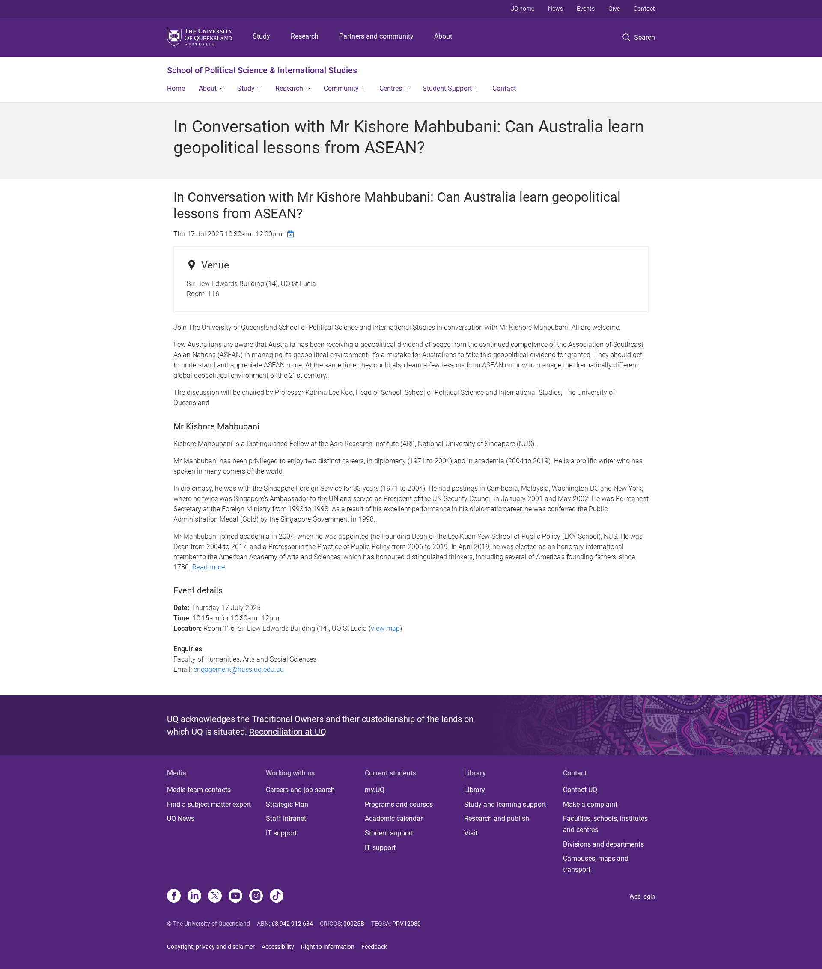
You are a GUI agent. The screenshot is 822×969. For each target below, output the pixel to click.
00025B (353, 923)
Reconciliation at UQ (287, 732)
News (555, 8)
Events (586, 8)
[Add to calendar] (291, 233)
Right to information (327, 946)
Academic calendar (394, 818)
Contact (644, 8)
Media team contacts (199, 790)
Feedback (374, 946)
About (443, 36)
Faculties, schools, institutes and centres (605, 824)
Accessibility (278, 946)
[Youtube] (235, 897)
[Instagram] (256, 897)
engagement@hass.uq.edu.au (239, 669)
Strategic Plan (287, 804)
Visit (470, 833)
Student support (389, 833)
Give (614, 8)
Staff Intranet (286, 818)
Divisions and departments (603, 844)
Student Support (447, 88)
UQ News (180, 818)
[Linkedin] (194, 897)
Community (341, 88)
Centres (390, 88)
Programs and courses (399, 804)
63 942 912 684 (292, 923)
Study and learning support (505, 804)
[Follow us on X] (215, 897)
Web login (642, 896)
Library (474, 790)
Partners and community (376, 36)
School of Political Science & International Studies (262, 70)
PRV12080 (406, 923)
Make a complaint (590, 804)
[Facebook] (174, 897)
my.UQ (374, 790)
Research (305, 36)
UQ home (522, 8)
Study (261, 36)
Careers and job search (300, 790)
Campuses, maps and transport (595, 864)
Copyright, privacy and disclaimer (211, 946)
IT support (281, 833)
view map (385, 628)
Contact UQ (580, 790)
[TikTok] (276, 897)
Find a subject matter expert (209, 804)
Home (176, 88)
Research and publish (496, 818)
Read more (208, 567)
